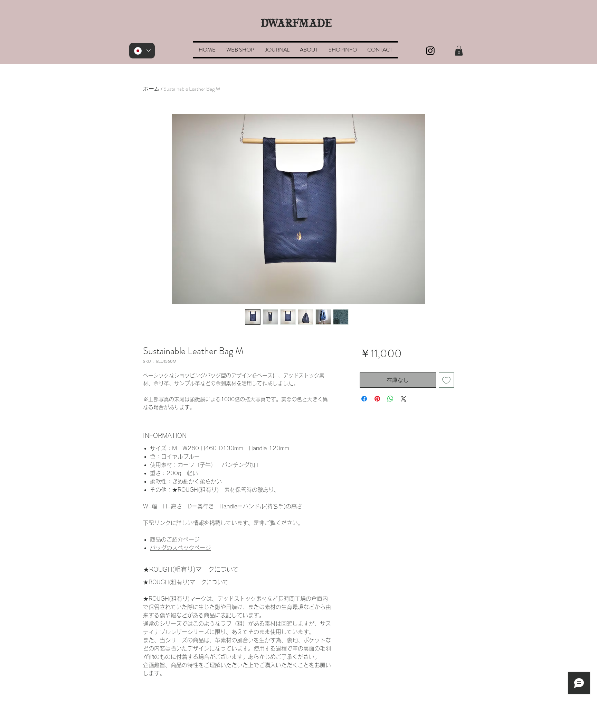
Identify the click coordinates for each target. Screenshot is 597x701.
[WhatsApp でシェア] (390, 399)
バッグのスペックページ (180, 548)
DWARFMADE (296, 23)
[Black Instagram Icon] (430, 50)
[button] (240, 50)
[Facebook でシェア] (364, 399)
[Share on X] (403, 399)
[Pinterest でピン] (377, 399)
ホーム (151, 89)
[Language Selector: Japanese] (142, 50)
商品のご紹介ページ (175, 539)
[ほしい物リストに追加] (446, 380)
